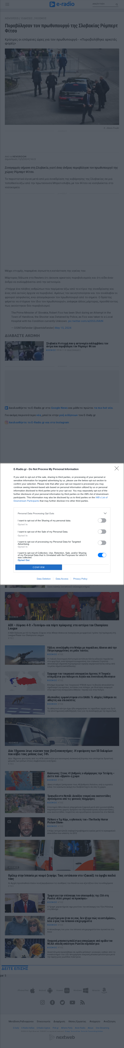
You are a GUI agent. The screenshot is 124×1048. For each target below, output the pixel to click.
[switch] (102, 520)
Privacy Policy (80, 578)
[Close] (118, 469)
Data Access (62, 578)
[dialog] (62, 524)
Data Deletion (44, 578)
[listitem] (62, 513)
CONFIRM (39, 567)
